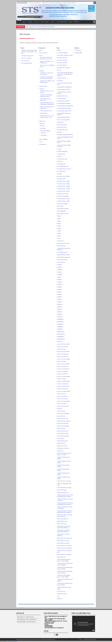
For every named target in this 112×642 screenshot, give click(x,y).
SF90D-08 (59, 287)
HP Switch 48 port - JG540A (63, 201)
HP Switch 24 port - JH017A (63, 191)
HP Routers (43, 132)
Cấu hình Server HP (61, 78)
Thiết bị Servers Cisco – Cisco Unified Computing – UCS (47, 116)
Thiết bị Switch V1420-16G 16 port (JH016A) (64, 580)
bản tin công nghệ (43, 52)
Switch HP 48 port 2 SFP (62, 431)
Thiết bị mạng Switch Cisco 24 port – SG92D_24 (65, 499)
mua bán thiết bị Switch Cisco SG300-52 (63, 249)
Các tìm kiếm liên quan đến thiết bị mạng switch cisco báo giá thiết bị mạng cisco (65, 74)
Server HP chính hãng (62, 259)
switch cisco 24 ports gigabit (63, 376)
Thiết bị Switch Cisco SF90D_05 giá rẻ (64, 551)
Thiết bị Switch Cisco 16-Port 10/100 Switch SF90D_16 (63, 527)
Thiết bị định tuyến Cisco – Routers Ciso (46, 99)
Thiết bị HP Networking (45, 130)
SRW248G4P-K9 (61, 339)
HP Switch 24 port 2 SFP (62, 193)
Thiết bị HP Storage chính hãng (64, 487)
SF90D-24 (59, 292)
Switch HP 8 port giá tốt (62, 440)
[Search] (95, 3)
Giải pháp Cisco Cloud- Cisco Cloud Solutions (46, 73)
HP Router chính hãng (62, 151)
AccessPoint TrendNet (62, 52)
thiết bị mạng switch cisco (63, 492)
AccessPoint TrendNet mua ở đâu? (65, 55)
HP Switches (44, 135)
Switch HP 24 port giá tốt (62, 423)
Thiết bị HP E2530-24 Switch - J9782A (64, 478)
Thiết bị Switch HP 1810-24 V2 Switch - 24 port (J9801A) (64, 560)
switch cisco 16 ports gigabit (63, 359)
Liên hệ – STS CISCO (74, 21)
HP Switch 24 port (61, 178)
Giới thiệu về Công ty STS (35, 2)
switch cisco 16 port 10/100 (63, 351)
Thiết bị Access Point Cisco (63, 448)
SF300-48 (59, 272)
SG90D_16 (59, 306)
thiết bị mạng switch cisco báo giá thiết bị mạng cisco (64, 515)
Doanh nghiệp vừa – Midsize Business (25, 616)
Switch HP (59, 408)
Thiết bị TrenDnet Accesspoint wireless (64, 588)
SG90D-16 (59, 311)
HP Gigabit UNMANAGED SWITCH (65, 134)
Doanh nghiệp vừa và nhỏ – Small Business (26, 619)
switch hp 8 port (60, 438)
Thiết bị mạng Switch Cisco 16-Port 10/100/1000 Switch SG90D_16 (65, 495)
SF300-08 (59, 264)
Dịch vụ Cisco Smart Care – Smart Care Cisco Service (46, 58)
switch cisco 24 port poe (62, 371)
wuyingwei (77, 52)
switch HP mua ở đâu (62, 445)
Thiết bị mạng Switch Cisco (46, 110)
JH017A (59, 235)
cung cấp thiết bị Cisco (62, 96)
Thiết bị (23, 21)
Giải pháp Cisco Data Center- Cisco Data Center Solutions (46, 77)
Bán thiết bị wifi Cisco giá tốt (63, 67)
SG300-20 (59, 299)
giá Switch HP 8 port (61, 127)
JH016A (59, 233)
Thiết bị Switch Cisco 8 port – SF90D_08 (63, 535)
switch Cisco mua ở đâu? (63, 406)
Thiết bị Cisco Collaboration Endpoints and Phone (46, 95)
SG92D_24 (59, 316)
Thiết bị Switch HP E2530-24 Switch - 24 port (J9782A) (63, 576)
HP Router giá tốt (61, 154)
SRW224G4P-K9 (61, 334)
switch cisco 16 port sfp (62, 356)
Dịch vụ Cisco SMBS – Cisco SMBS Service (46, 62)
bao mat (59, 70)
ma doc (59, 238)
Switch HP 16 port (61, 411)
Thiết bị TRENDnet (43, 139)
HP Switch (59, 173)
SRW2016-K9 (60, 321)
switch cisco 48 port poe (62, 388)
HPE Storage (60, 206)
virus (58, 596)
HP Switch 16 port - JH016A (63, 176)
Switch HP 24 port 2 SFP (62, 418)
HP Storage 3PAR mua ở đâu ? (64, 169)
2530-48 (59, 50)
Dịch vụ (36, 21)
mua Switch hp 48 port (62, 252)
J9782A (59, 221)
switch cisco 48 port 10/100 (63, 381)
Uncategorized (42, 144)
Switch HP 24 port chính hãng (63, 421)
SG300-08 (59, 294)
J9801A (59, 223)
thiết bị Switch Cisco (61, 523)
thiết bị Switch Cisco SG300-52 (64, 554)
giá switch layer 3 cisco (62, 129)
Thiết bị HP (41, 123)
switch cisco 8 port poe (62, 398)
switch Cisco (60, 341)
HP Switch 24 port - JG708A (63, 188)
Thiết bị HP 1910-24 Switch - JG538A (63, 466)
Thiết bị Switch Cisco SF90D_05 (64, 548)
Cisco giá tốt (60, 80)
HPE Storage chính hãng (62, 208)
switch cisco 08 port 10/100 (63, 344)
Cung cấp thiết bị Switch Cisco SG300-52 (64, 114)
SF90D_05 (59, 279)
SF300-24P (59, 269)
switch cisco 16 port (61, 349)
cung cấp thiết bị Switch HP (63, 117)
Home (19, 22)
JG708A (59, 231)
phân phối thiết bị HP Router (63, 254)
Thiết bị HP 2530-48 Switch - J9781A (63, 474)
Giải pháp (30, 21)
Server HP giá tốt (61, 262)
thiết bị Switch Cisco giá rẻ (63, 540)
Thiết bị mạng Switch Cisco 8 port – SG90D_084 (64, 507)
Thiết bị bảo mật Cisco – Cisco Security (47, 91)
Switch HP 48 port (61, 428)
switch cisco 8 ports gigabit (63, 401)
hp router (59, 149)
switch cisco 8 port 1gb (62, 396)
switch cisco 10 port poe (62, 346)
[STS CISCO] (56, 12)
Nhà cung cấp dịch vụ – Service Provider (26, 621)
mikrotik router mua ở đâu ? (63, 243)
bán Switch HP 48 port (62, 62)
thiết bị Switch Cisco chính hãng (64, 538)
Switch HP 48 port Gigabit (63, 436)
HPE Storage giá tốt (61, 211)
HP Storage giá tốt (61, 171)
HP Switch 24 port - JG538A (63, 186)
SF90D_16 (59, 284)
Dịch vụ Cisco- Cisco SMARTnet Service (47, 66)
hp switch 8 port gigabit (62, 203)
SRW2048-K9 (60, 326)
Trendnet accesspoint (62, 593)
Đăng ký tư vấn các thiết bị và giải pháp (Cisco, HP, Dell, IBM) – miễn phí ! (58, 2)
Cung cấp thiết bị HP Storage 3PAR (65, 105)
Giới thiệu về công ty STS (27, 55)
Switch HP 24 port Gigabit (63, 426)
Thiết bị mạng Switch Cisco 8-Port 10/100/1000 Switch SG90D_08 (64, 511)
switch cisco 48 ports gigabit (63, 391)
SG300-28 (59, 302)
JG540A (59, 228)
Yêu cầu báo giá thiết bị (62, 21)
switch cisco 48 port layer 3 (63, 386)
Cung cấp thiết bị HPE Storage (64, 108)
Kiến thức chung (44, 21)
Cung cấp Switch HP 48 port (63, 89)
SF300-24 (59, 267)
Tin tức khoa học (25, 60)
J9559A (59, 216)
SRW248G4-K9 (60, 336)
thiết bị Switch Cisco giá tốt (63, 543)
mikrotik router (60, 240)
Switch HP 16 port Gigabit (63, 413)
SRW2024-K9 (60, 324)
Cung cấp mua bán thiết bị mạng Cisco (64, 83)
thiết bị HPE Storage (61, 490)
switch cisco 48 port (61, 378)
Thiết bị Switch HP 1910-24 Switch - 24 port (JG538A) (65, 564)
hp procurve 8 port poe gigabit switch (63, 142)
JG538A (59, 226)
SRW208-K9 (60, 329)
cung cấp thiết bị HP (61, 98)
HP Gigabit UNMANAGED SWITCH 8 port (65, 138)
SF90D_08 (59, 282)
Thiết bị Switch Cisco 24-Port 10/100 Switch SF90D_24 (38, 26)
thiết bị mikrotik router (62, 521)
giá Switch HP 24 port (62, 124)
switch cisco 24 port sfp (62, 373)
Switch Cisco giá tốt (61, 403)
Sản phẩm (41, 88)
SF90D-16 (59, 289)
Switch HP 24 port (61, 416)
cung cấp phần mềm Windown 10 (64, 87)
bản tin (40, 50)
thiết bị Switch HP (61, 557)
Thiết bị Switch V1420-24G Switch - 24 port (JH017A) (65, 584)
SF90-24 (59, 277)
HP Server (42, 125)
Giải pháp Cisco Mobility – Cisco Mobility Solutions (47, 81)
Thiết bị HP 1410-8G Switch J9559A (63, 458)
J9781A (59, 218)
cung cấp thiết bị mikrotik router (64, 110)
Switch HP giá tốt (61, 443)
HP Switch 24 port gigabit (62, 196)
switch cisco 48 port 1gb (62, 383)
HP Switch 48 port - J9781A (63, 198)
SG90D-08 (59, 309)
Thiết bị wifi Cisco (61, 591)
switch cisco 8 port (61, 393)
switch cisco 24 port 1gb (62, 366)
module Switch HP (61, 245)
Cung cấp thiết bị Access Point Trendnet (64, 92)
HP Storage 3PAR (61, 164)
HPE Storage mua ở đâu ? (63, 213)
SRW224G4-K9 (60, 331)
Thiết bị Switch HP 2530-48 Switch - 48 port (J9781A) (65, 572)
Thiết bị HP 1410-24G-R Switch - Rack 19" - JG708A (64, 454)
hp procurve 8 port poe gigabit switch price (63, 146)
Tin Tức (52, 21)
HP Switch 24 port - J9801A (63, 183)
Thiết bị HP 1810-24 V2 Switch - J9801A (64, 462)
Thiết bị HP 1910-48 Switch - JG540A (63, 470)
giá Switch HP (60, 122)
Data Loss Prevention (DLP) (63, 119)
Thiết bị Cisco (42, 121)
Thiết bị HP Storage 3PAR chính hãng (64, 484)
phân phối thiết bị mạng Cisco (63, 257)
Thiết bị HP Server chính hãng (64, 481)
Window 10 (59, 598)
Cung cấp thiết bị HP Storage (63, 103)
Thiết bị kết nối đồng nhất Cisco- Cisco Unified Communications (47, 103)
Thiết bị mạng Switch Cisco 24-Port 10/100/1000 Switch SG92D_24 (65, 503)
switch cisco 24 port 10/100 (63, 364)
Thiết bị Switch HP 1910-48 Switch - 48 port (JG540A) (65, 568)
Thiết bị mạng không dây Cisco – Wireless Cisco (47, 107)
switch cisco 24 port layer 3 (63, 368)
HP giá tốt (59, 132)
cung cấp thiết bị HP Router (63, 100)
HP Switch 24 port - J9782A (63, 181)
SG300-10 (59, 297)
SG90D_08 (59, 304)
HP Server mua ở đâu (62, 159)
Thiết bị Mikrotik (43, 113)
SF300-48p (59, 274)
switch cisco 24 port (61, 361)
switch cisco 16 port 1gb (62, 354)
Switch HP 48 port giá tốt (62, 433)
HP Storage (42, 128)
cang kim (77, 50)
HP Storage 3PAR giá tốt (62, 166)
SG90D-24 (59, 314)
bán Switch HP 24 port (62, 60)
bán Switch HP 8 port (62, 65)
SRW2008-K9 (60, 319)
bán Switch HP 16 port (62, 57)
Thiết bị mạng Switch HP (62, 518)
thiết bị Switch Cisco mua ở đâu (64, 545)
